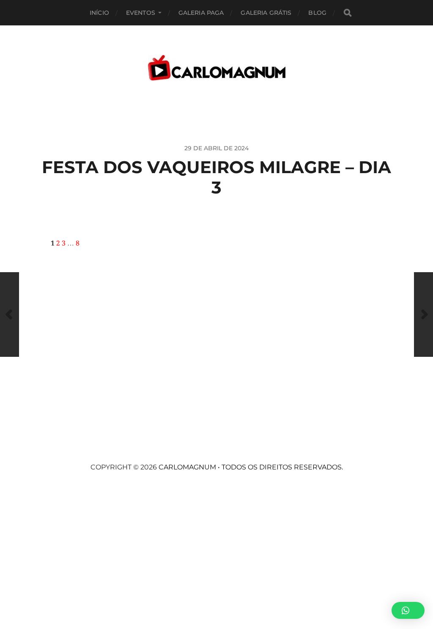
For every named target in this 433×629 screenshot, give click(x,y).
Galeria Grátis (266, 13)
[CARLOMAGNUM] (216, 67)
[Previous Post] (9, 314)
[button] (408, 610)
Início (99, 13)
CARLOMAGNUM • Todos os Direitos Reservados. (251, 467)
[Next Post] (423, 314)
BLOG (317, 13)
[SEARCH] (347, 13)
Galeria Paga (201, 13)
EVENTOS (140, 13)
